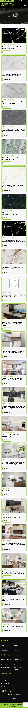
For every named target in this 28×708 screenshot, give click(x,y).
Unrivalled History (7, 491)
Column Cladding (18, 662)
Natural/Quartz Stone (6, 680)
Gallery (16, 648)
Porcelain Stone (5, 683)
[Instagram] (14, 698)
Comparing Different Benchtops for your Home (13, 599)
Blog (2, 648)
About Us (16, 645)
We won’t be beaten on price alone (13, 627)
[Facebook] (9, 698)
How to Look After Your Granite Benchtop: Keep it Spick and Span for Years (13, 324)
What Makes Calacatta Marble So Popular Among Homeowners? (12, 268)
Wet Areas (16, 664)
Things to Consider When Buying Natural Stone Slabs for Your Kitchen (13, 379)
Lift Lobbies (4, 662)
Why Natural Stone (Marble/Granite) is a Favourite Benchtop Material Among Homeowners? (13, 463)
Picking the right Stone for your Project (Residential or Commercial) (13, 572)
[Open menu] (25, 5)
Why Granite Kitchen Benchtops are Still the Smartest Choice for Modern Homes (13, 130)
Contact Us (16, 650)
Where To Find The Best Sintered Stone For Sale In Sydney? (12, 213)
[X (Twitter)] (18, 698)
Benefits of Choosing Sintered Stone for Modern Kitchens (13, 102)
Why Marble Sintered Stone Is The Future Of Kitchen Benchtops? (12, 186)
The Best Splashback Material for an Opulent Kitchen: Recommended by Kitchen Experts (13, 407)
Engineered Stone (5, 678)
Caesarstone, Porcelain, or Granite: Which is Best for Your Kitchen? (13, 351)
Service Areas (4, 650)
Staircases (3, 664)
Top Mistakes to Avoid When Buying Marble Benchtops (13, 47)
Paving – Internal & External (18, 668)
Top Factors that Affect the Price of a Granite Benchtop (13, 295)
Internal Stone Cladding (7, 659)
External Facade (18, 659)
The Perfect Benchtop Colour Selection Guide (11, 435)
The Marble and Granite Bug (11, 517)
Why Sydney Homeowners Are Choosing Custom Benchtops (11, 75)
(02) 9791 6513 (7, 1)
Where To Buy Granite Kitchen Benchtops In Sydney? (11, 158)
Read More (7, 52)
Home (2, 645)
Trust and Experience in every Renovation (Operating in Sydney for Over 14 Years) (13, 544)
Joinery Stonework (5, 667)
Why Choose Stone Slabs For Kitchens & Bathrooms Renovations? (13, 240)
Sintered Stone (4, 686)
